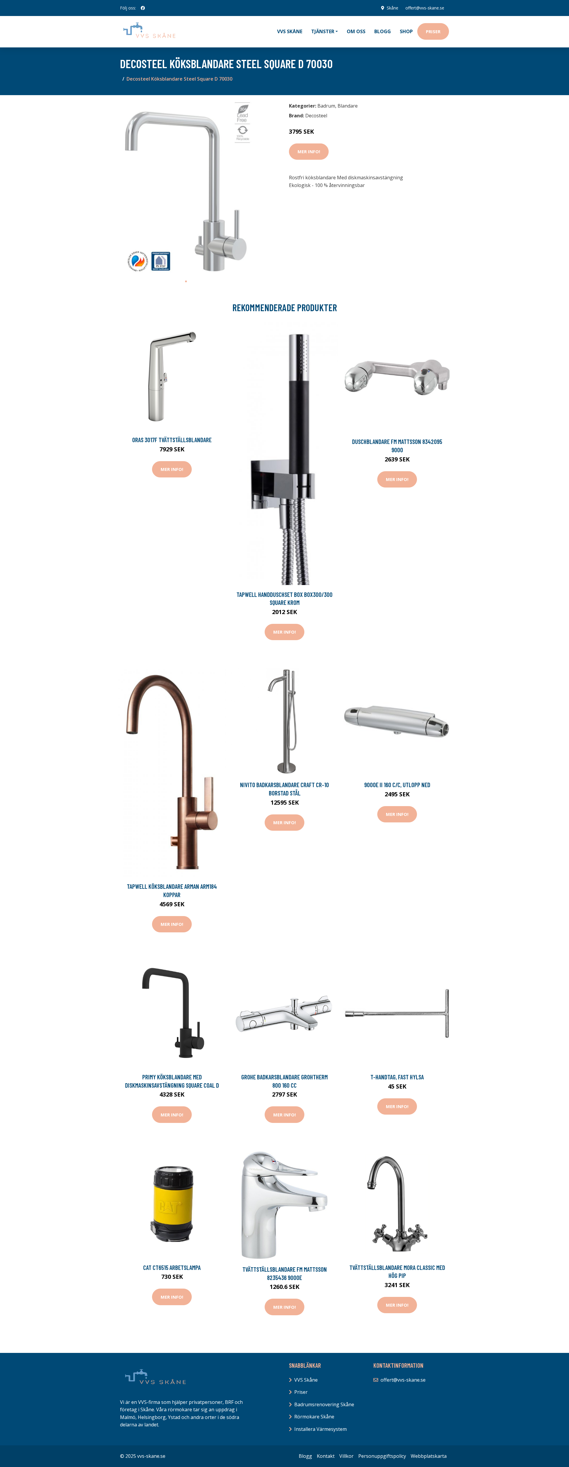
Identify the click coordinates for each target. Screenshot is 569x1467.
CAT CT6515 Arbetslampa (172, 1267)
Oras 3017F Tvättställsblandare (172, 439)
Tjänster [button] (322, 31)
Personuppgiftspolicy (382, 1456)
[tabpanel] (186, 188)
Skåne (392, 8)
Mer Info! (309, 151)
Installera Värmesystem (320, 1429)
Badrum (326, 106)
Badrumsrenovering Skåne (324, 1404)
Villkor (346, 1456)
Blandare (348, 106)
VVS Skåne (289, 31)
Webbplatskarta (429, 1456)
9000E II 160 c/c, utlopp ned (397, 784)
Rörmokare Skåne (314, 1416)
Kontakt (326, 1456)
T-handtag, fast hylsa (397, 1077)
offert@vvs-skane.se (424, 8)
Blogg (382, 31)
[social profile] (142, 8)
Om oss (356, 31)
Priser (433, 31)
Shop (406, 31)
